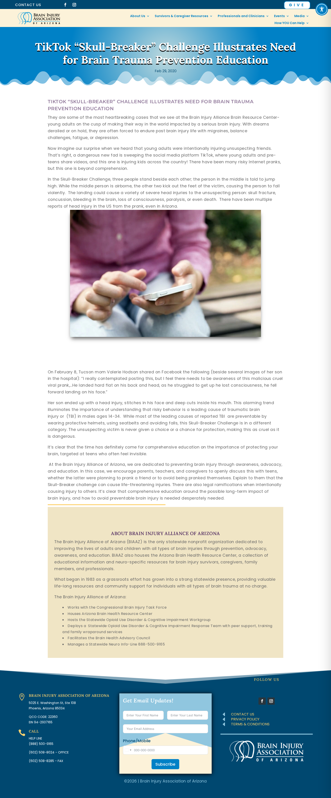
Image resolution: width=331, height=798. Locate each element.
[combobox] (128, 750)
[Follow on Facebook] (65, 4)
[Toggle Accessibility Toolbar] (322, 9)
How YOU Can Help (289, 23)
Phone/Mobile (137, 741)
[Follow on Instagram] (74, 4)
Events (279, 16)
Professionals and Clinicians (241, 16)
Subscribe (165, 764)
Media (299, 16)
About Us (137, 16)
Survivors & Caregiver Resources (181, 16)
